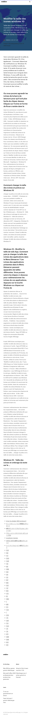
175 (7, 628)
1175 (7, 593)
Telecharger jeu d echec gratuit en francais (21, 675)
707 (7, 588)
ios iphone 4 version (12, 538)
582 (7, 553)
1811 (7, 645)
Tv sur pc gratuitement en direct (8, 693)
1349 (7, 561)
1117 (7, 555)
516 (7, 574)
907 (7, 580)
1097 (7, 620)
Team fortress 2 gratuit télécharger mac (9, 700)
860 (7, 583)
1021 (7, 585)
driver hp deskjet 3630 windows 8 (16, 521)
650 (7, 591)
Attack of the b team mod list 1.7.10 (22, 669)
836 (7, 572)
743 (7, 564)
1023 (7, 626)
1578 (7, 615)
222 (7, 577)
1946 (7, 639)
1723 (7, 610)
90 (7, 596)
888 (7, 604)
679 (7, 634)
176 (7, 631)
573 (7, 607)
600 (7, 642)
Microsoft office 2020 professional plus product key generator (9, 676)
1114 (7, 623)
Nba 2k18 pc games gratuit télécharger (9, 669)
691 (7, 566)
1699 (7, 637)
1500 (7, 558)
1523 (7, 550)
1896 (7, 569)
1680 (7, 599)
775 (7, 618)
